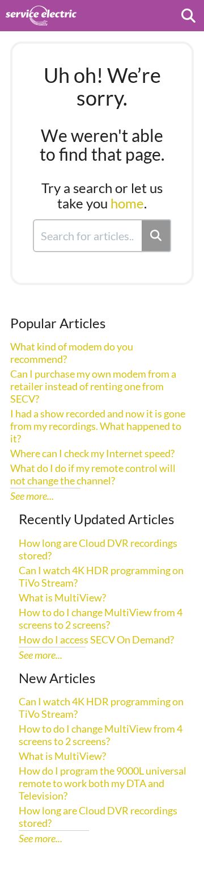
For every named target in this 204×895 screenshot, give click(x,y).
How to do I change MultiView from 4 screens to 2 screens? (100, 618)
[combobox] (88, 235)
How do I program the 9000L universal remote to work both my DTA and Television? (102, 783)
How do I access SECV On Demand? (96, 639)
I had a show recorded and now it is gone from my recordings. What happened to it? (97, 426)
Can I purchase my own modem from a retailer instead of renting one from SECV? (93, 386)
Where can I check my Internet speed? (92, 453)
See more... (32, 496)
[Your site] (41, 10)
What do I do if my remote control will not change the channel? (93, 474)
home (127, 203)
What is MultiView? (62, 597)
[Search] (156, 235)
